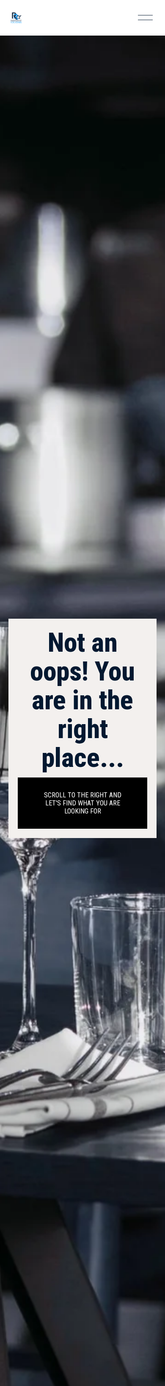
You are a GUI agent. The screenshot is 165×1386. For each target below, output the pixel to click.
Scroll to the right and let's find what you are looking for (82, 803)
